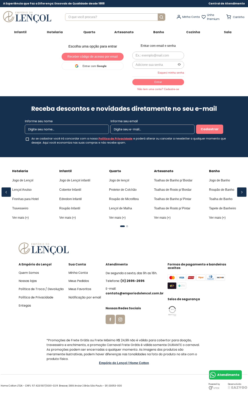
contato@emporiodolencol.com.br (135, 293)
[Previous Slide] (6, 192)
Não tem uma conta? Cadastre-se (158, 89)
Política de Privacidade (115, 138)
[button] (226, 4)
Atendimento (228, 375)
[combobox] (115, 17)
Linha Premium (213, 17)
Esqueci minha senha (171, 72)
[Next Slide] (241, 192)
